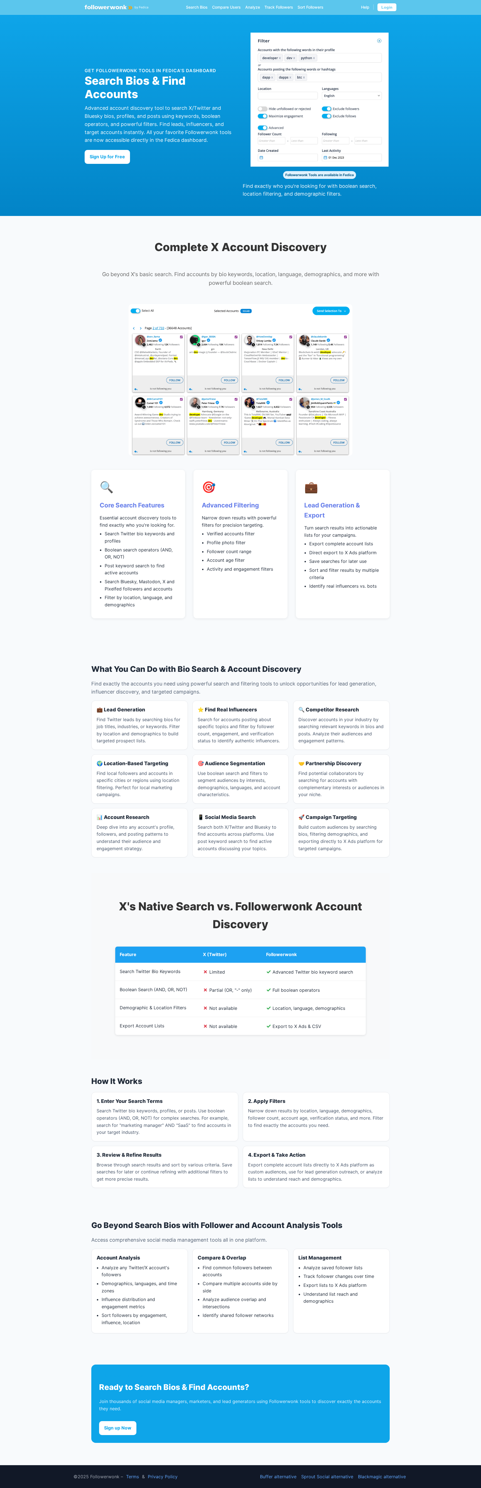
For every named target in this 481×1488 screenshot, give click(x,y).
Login (386, 7)
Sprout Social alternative (327, 1476)
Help (365, 7)
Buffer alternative (278, 1476)
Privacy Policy (163, 1476)
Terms (132, 1476)
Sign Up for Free (107, 156)
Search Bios (197, 7)
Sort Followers (310, 7)
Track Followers (278, 7)
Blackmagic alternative (382, 1476)
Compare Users (226, 7)
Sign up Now (117, 1428)
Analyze (252, 7)
